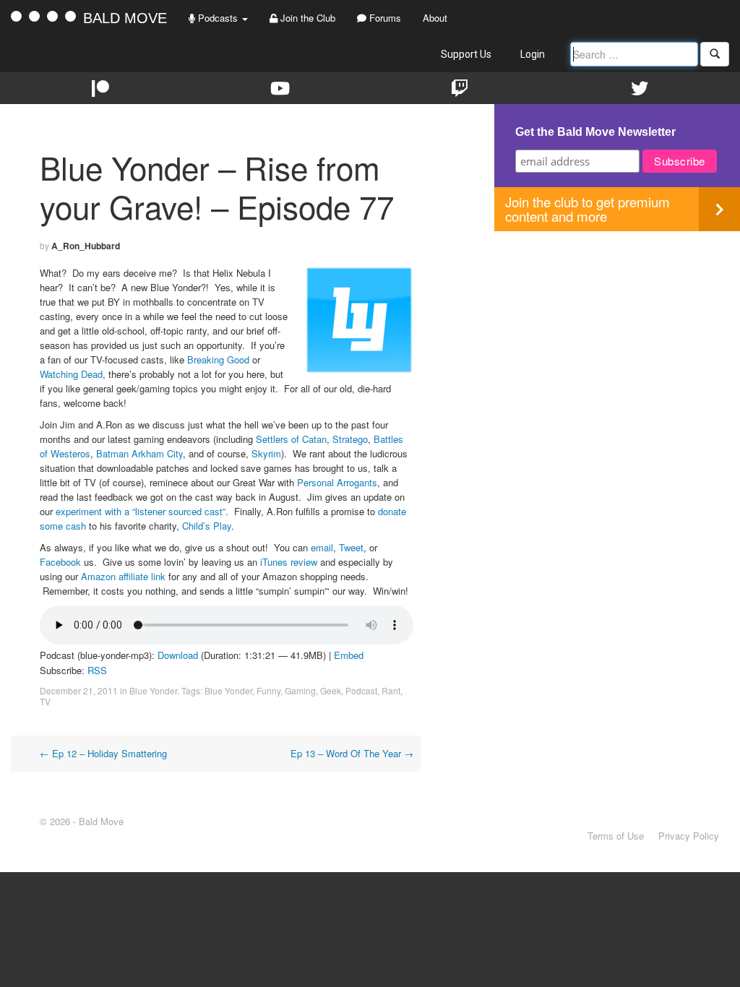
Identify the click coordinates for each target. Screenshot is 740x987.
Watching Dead (71, 374)
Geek (330, 690)
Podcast (361, 690)
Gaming (300, 690)
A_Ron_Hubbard (85, 245)
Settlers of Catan (290, 439)
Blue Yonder (153, 690)
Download (178, 655)
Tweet (351, 547)
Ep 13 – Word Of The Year (352, 753)
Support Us (466, 54)
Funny (268, 690)
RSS (97, 670)
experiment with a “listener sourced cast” (140, 511)
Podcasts (218, 18)
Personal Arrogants (337, 482)
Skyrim (266, 453)
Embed (348, 655)
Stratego (350, 439)
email (322, 547)
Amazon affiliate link (123, 576)
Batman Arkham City (139, 453)
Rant (391, 690)
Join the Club (306, 18)
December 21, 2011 (79, 690)
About (435, 18)
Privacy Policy (688, 835)
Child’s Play (206, 526)
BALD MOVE (125, 18)
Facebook (62, 562)
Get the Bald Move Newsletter (595, 132)
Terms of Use (616, 835)
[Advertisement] (617, 332)
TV (45, 701)
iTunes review (288, 562)
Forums (383, 18)
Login (532, 54)
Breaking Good (218, 359)
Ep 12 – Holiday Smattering (103, 753)
